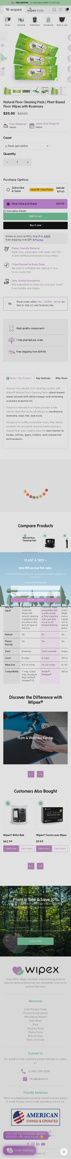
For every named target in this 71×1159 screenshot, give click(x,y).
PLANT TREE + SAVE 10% (35, 600)
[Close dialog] (69, 554)
